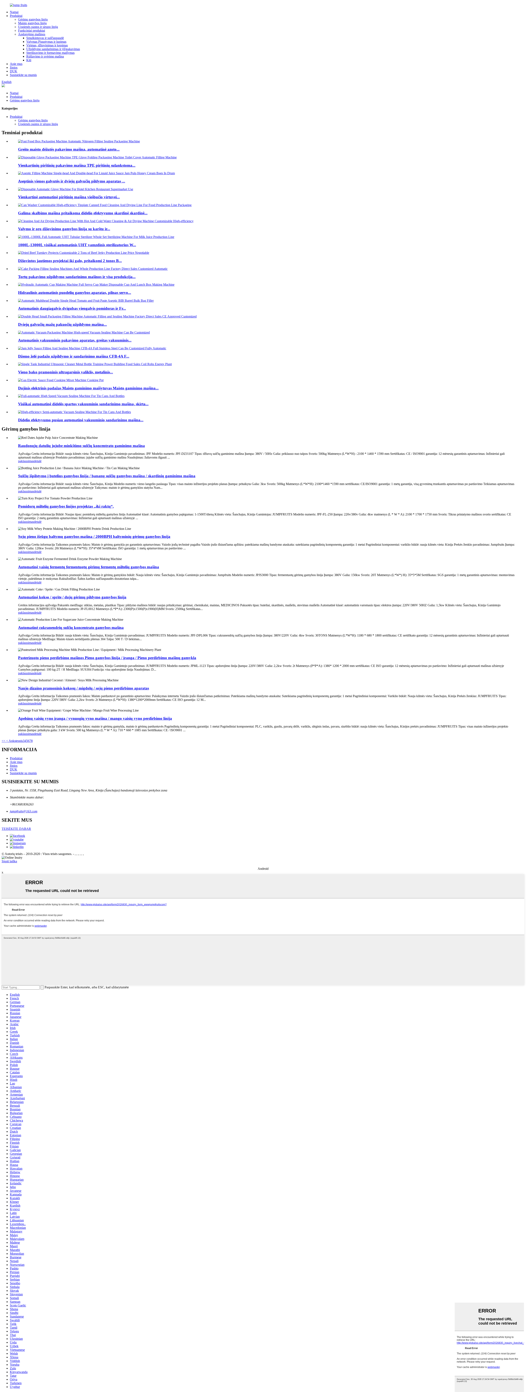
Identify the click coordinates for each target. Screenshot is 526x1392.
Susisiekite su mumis (23, 75)
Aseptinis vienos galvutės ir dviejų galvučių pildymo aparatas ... (71, 181)
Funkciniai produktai (31, 30)
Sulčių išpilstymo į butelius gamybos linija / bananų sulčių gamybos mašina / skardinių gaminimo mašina (106, 476)
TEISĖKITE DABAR (16, 829)
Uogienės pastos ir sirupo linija (38, 27)
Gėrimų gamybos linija (33, 19)
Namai (14, 12)
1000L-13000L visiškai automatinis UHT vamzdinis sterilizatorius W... (77, 245)
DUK (13, 71)
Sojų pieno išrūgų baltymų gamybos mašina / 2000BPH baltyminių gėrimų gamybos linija (94, 536)
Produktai (16, 15)
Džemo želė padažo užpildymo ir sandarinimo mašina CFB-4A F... (73, 356)
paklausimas (26, 461)
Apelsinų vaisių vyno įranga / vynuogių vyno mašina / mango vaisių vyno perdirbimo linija (95, 718)
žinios (13, 67)
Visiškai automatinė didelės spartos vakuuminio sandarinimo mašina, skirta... (83, 404)
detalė (38, 461)
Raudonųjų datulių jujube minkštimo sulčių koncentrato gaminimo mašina (81, 446)
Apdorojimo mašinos (31, 34)
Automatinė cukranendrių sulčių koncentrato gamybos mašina (71, 627)
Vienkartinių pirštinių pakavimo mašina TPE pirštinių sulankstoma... (76, 165)
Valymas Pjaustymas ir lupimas (46, 41)
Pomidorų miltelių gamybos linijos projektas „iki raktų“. (66, 506)
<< (3, 741)
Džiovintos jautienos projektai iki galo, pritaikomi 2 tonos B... (70, 261)
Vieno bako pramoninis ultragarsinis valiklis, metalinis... (65, 372)
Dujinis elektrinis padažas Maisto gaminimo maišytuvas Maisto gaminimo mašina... (88, 388)
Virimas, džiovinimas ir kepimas (47, 45)
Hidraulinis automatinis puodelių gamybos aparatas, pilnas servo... (74, 292)
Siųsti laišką (9, 861)
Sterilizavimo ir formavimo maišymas (50, 52)
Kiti (28, 60)
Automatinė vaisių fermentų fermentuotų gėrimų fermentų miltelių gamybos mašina (88, 567)
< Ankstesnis (14, 741)
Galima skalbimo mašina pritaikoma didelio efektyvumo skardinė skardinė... (83, 213)
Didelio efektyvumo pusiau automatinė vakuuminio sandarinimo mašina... (80, 420)
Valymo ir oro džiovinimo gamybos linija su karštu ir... (64, 229)
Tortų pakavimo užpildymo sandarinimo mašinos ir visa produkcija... (77, 277)
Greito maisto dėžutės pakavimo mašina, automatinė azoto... (69, 149)
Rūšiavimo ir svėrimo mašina (45, 56)
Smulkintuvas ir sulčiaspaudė (45, 38)
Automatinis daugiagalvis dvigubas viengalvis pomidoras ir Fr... (72, 308)
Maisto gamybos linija (32, 23)
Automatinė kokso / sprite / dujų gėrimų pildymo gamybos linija (72, 597)
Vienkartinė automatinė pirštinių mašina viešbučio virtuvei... (69, 197)
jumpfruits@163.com (23, 811)
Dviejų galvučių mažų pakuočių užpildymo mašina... (62, 324)
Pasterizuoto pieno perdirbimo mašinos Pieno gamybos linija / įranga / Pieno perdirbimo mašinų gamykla (107, 658)
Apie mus (16, 64)
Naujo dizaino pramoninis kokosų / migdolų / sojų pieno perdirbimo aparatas (83, 688)
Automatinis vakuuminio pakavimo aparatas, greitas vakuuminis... (75, 340)
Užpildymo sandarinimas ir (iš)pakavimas (53, 49)
